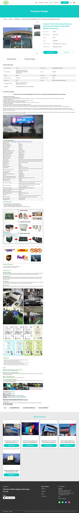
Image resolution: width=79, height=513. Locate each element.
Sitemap (10, 511)
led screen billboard (43, 407)
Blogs (42, 493)
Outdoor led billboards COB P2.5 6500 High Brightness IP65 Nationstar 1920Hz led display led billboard (11, 471)
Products (10, 19)
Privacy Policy (5, 511)
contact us (56, 2)
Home (36, 2)
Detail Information (11, 59)
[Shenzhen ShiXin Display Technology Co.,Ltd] (6, 2)
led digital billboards (14, 407)
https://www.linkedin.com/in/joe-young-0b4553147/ (17, 396)
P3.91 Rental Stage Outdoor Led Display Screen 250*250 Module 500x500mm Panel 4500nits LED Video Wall (30, 441)
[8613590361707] (59, 502)
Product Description (30, 59)
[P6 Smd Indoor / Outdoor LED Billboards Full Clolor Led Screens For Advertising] (11, 430)
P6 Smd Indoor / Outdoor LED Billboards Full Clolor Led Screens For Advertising (12, 441)
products (46, 2)
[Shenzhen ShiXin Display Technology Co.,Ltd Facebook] (66, 502)
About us (43, 488)
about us (41, 2)
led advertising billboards (29, 407)
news (51, 2)
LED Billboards (17, 19)
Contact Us (43, 496)
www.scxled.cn (6, 401)
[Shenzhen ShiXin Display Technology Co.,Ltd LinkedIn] (69, 502)
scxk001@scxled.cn (10, 497)
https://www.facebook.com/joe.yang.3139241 (16, 397)
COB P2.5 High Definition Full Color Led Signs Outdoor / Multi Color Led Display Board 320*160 (67, 441)
